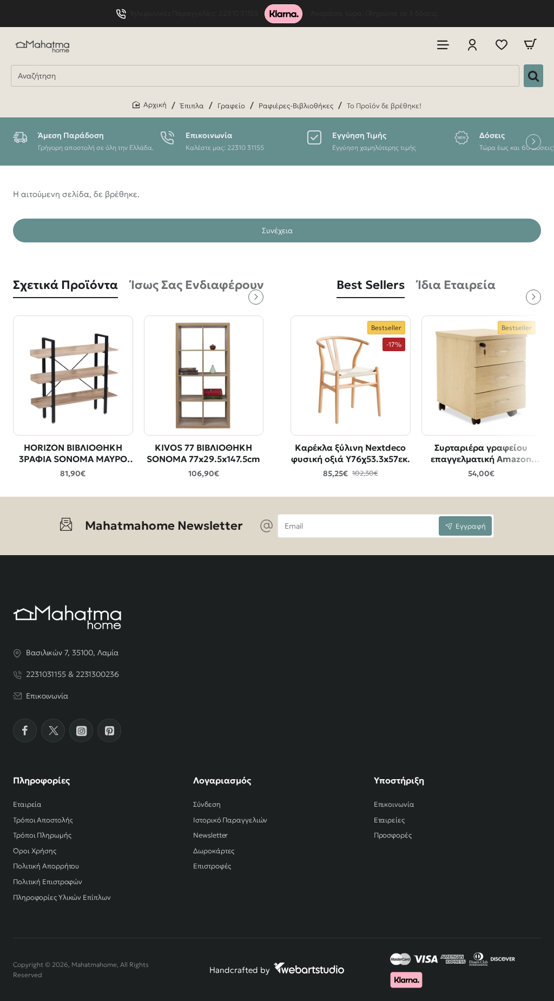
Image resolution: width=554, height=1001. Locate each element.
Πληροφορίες (41, 780)
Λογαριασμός (222, 780)
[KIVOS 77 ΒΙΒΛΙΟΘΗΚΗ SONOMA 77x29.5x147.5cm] (203, 375)
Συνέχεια (277, 230)
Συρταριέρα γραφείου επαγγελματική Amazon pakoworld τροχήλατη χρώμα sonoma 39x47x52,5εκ (481, 453)
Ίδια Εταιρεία (457, 285)
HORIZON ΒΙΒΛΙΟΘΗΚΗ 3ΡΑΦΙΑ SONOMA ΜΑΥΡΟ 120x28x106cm (73, 453)
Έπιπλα (192, 105)
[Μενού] (443, 44)
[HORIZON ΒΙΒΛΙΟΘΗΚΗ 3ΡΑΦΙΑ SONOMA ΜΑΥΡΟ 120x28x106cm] (73, 375)
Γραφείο (231, 105)
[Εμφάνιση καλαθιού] (530, 44)
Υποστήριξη (399, 780)
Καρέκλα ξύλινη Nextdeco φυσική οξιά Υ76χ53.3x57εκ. (350, 453)
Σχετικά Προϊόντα (65, 285)
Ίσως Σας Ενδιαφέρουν (197, 285)
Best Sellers (371, 285)
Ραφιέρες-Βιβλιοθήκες (296, 105)
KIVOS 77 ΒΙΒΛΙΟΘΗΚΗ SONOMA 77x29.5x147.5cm (203, 453)
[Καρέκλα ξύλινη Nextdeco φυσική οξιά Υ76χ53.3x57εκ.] (350, 375)
